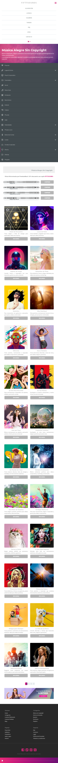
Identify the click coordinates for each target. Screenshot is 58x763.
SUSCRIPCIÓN (29, 8)
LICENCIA (29, 13)
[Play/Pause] (2, 760)
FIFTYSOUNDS (49, 176)
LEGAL (29, 32)
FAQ (29, 27)
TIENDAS (29, 22)
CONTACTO (29, 37)
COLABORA (29, 18)
